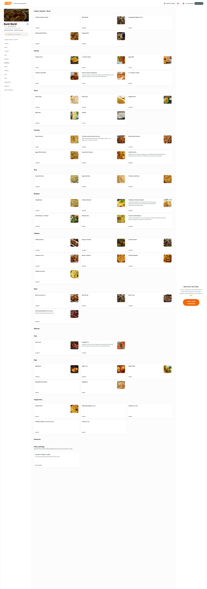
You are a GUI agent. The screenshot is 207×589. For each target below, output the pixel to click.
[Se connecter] (183, 3)
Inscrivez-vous (199, 3)
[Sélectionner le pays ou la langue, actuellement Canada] (178, 3)
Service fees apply (8, 30)
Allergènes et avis (18, 30)
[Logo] (8, 3)
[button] (16, 40)
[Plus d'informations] (27, 24)
